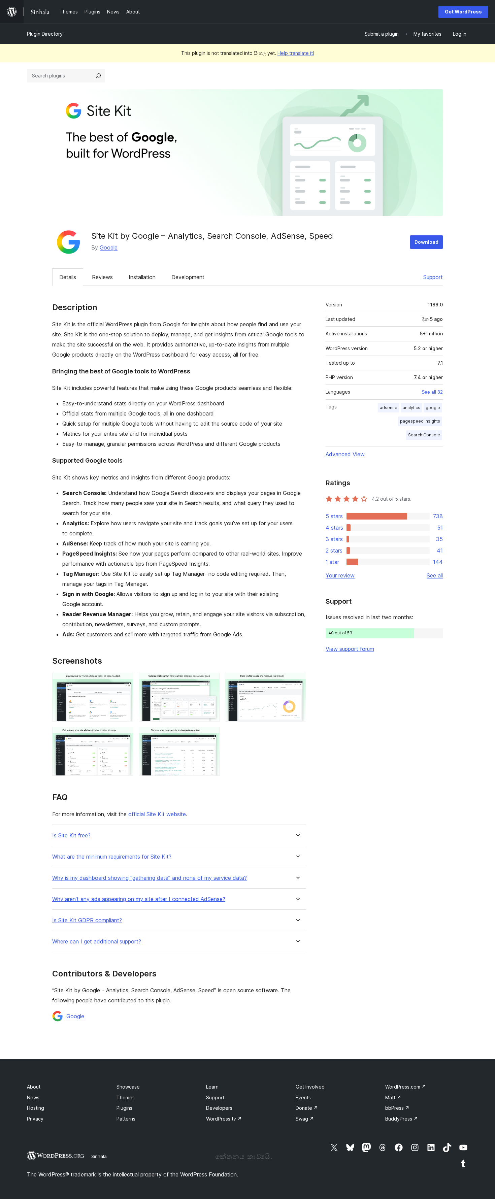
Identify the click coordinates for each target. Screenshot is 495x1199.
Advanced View (345, 454)
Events (303, 1097)
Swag (305, 1119)
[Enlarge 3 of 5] (297, 681)
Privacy (35, 1119)
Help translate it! (295, 53)
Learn (212, 1087)
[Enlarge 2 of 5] (210, 681)
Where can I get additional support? (96, 941)
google (433, 407)
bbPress (397, 1108)
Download (426, 242)
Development (187, 277)
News (33, 1097)
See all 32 (432, 392)
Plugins (124, 1108)
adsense (388, 407)
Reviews (102, 277)
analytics (411, 407)
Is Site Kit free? (71, 835)
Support (433, 277)
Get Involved (310, 1087)
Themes (126, 1097)
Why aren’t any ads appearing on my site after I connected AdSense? (138, 899)
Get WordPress (463, 11)
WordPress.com (405, 1087)
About (33, 1087)
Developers (219, 1108)
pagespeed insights (420, 421)
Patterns (126, 1119)
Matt (393, 1097)
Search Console (424, 434)
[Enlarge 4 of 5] (124, 736)
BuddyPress (401, 1119)
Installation (142, 277)
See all (435, 575)
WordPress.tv (224, 1119)
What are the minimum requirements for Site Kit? (111, 857)
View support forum (350, 648)
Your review (340, 575)
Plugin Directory (45, 34)
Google (109, 247)
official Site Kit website (157, 814)
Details (67, 277)
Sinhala (99, 1156)
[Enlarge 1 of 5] (124, 681)
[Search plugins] (98, 75)
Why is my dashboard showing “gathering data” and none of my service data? (149, 878)
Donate (307, 1108)
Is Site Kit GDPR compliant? (87, 920)
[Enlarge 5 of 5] (210, 736)
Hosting (35, 1108)
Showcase (128, 1087)
